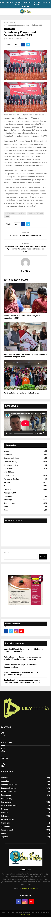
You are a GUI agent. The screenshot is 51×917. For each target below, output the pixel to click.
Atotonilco (8, 454)
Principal (12, 28)
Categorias (9, 2)
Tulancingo (8, 500)
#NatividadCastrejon (35, 213)
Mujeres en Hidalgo (11, 479)
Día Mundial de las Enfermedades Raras (21, 393)
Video (6, 507)
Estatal (6, 28)
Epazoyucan (8, 468)
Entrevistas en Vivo (36, 3)
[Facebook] (18, 901)
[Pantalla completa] (44, 433)
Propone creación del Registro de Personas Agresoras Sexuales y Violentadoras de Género (25, 249)
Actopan (7, 451)
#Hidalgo (22, 213)
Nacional (7, 482)
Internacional (9, 475)
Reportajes (27, 2)
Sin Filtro (8, 39)
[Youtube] (31, 901)
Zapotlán (7, 510)
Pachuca (7, 486)
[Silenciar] (40, 433)
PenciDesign (25, 914)
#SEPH (7, 216)
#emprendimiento (10, 213)
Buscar (6, 552)
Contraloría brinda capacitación (25, 236)
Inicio (2, 2)
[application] (25, 423)
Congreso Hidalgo (11, 461)
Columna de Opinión (18, 3)
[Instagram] (25, 901)
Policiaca (7, 489)
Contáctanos (46, 2)
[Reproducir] (6, 433)
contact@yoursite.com (29, 888)
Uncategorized (9, 503)
